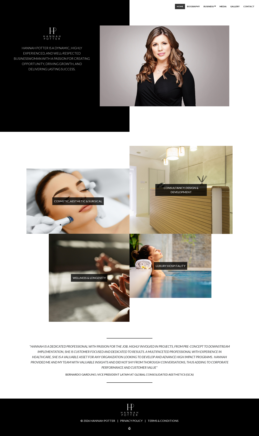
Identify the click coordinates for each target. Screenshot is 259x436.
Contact (248, 6)
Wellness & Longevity (89, 277)
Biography (193, 6)
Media (223, 6)
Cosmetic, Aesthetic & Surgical (78, 201)
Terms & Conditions (163, 420)
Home (180, 6)
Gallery (235, 6)
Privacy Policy (131, 420)
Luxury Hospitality (170, 265)
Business (209, 6)
